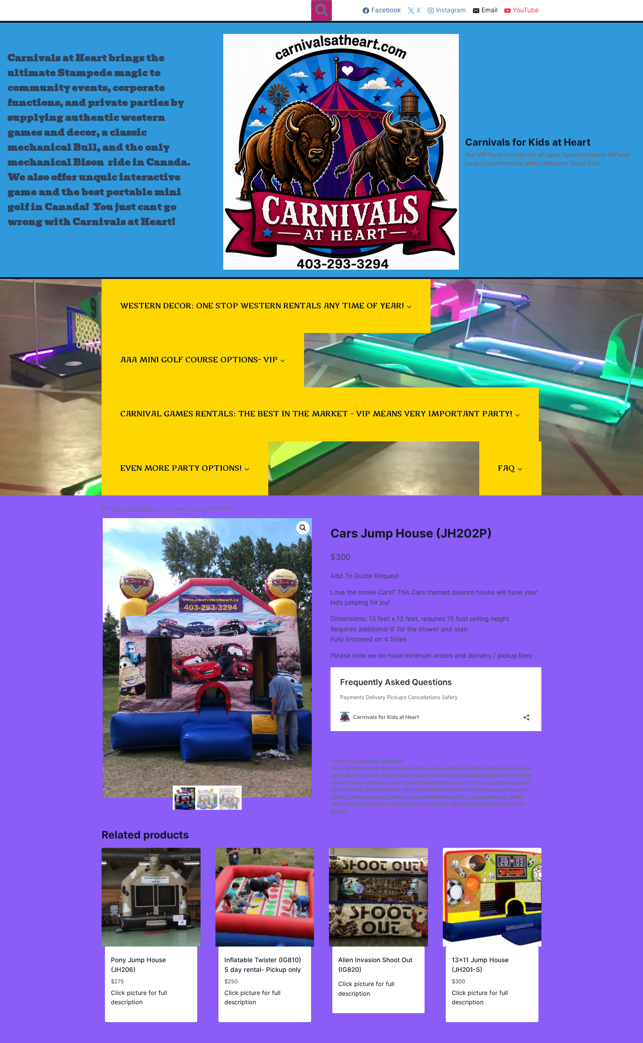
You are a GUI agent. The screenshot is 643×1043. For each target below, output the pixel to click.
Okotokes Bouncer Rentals (419, 803)
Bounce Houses (363, 775)
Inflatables (391, 761)
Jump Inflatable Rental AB (437, 796)
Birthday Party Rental (489, 768)
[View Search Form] (321, 10)
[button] (303, 528)
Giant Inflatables (382, 789)
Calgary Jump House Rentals (418, 782)
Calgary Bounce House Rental (500, 775)
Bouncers (367, 761)
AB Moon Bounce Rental (369, 768)
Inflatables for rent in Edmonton (460, 789)
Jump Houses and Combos (377, 796)
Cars (457, 782)
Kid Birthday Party (368, 803)
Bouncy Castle (449, 775)
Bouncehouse (396, 775)
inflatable (413, 789)
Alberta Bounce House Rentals (431, 768)
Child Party (477, 782)
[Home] (104, 508)
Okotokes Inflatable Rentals (480, 803)
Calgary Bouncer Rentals (357, 782)
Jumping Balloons (487, 796)
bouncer (422, 775)
